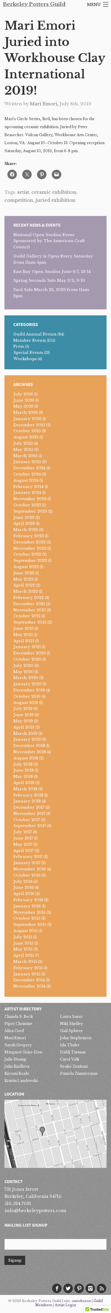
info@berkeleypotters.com (35, 1210)
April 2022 (24, 585)
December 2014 (29, 980)
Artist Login (65, 1305)
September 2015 (29, 924)
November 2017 (29, 813)
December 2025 (29, 424)
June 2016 (23, 887)
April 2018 (23, 782)
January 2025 (27, 461)
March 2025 (25, 455)
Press (18, 346)
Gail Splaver (71, 1031)
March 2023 (25, 529)
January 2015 (27, 974)
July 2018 (23, 764)
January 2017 (26, 862)
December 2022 (29, 542)
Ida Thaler (70, 1045)
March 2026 (25, 412)
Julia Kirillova (16, 1066)
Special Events (28, 352)
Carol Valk (69, 1059)
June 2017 (23, 838)
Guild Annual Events (35, 334)
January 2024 (27, 492)
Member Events (29, 340)
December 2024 (29, 467)
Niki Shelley (71, 1023)
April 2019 (23, 727)
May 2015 (23, 949)
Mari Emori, (45, 103)
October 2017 (26, 819)
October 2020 (27, 659)
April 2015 (23, 955)
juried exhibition (55, 200)
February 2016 (28, 899)
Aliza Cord (14, 1031)
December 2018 (29, 745)
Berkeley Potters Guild (34, 4)
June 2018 (23, 770)
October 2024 (27, 474)
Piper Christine (18, 1023)
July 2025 (23, 443)
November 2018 (29, 751)
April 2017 (23, 850)
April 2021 (23, 640)
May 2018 (23, 776)
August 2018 (25, 758)
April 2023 (24, 523)
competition (18, 200)
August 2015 (25, 930)
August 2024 (25, 480)
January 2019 (27, 739)
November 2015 (29, 912)
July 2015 (22, 937)
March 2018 (25, 788)
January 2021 (27, 646)
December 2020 (29, 653)
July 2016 (23, 881)
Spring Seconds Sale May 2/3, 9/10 (49, 280)
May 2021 (23, 634)
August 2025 (25, 437)
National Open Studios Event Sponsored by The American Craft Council (49, 241)
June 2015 (23, 943)
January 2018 (27, 801)
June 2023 (23, 517)
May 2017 (22, 844)
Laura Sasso (71, 1016)
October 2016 (27, 875)
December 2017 (28, 807)
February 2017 (28, 856)
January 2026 (27, 418)
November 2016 (29, 869)
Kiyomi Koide (16, 1073)
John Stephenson (75, 1038)
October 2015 (26, 918)
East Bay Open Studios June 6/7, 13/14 (52, 271)
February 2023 (28, 535)
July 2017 (22, 831)
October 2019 (27, 696)
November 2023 (29, 498)
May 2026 (23, 406)
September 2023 (30, 511)
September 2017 (29, 825)
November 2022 (29, 548)
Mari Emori (15, 1038)
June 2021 (23, 628)
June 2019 (23, 714)
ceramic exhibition (53, 192)
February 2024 (28, 486)
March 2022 (25, 591)
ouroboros (81, 1301)
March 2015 (25, 961)
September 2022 (30, 560)
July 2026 (23, 394)
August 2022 (26, 566)
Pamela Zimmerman (78, 1073)
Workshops (25, 358)
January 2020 (27, 683)
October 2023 (27, 505)
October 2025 (27, 430)
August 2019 (25, 702)
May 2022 (23, 579)
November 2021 (29, 610)
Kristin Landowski (21, 1080)
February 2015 (28, 967)
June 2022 (23, 573)
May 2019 (23, 721)
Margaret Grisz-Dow (23, 1052)
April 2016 (23, 893)
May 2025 (23, 449)
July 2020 (23, 665)
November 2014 (29, 986)
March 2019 (25, 733)
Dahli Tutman (73, 1052)
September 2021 (29, 622)
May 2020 (23, 671)
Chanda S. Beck (18, 1016)
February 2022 (28, 597)
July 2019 (23, 708)
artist (23, 192)
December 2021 (29, 603)
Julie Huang (15, 1059)
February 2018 (28, 795)
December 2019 (29, 690)
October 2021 (27, 616)
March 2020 (25, 677)
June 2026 (23, 400)
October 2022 (27, 554)
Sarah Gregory (18, 1045)
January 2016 (27, 906)
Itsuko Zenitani (74, 1066)
